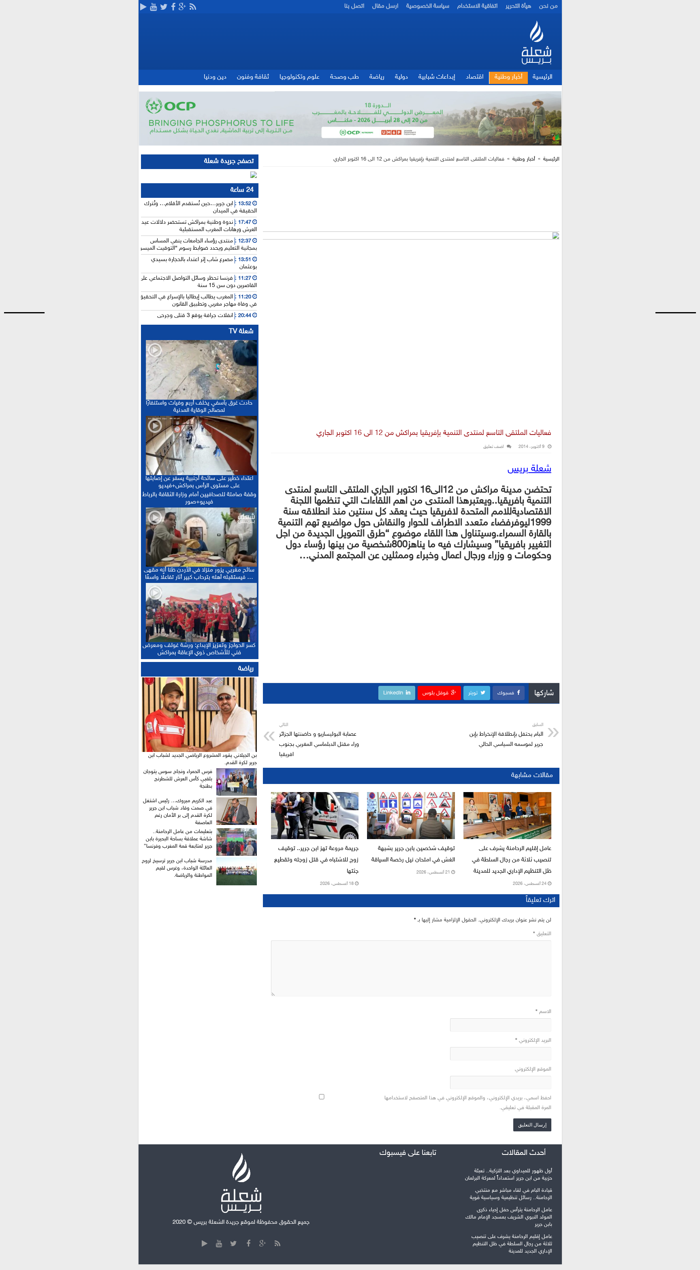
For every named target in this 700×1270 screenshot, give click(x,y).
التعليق (542, 934)
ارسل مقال (385, 6)
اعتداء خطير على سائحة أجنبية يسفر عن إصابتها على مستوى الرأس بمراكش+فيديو (199, 482)
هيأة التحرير (518, 6)
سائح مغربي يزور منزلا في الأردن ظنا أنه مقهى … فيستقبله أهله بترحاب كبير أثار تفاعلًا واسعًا (199, 574)
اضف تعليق (493, 447)
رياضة (376, 77)
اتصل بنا (354, 6)
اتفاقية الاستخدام (477, 6)
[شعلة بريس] (536, 42)
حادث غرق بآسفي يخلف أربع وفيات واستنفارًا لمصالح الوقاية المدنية (199, 407)
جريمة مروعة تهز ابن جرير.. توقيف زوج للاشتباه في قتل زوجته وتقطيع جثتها (316, 860)
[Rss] (193, 7)
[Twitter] (164, 7)
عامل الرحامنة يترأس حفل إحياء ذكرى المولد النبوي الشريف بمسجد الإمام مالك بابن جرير (508, 1217)
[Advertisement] (669, 151)
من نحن (548, 6)
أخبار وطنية (509, 77)
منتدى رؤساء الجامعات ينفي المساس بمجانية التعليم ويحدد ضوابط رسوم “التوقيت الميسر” (197, 245)
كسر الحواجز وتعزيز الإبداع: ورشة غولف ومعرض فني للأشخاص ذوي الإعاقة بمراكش (199, 649)
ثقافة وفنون (253, 77)
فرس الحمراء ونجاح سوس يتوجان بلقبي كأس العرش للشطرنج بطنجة (177, 779)
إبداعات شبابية (436, 77)
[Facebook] (173, 7)
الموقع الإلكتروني (533, 1069)
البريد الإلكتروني (533, 1040)
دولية (401, 77)
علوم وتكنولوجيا (300, 77)
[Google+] (182, 7)
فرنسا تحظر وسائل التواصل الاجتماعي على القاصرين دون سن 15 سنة (198, 282)
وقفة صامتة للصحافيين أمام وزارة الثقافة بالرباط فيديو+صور (199, 498)
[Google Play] (143, 7)
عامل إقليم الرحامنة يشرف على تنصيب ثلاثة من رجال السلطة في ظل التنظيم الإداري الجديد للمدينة (511, 860)
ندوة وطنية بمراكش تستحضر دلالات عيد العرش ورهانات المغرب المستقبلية (199, 226)
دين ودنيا (215, 77)
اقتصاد (475, 77)
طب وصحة (344, 77)
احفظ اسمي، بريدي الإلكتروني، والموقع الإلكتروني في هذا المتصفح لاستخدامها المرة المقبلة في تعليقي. (467, 1103)
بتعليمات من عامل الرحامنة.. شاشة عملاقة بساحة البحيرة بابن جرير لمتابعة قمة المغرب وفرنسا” (178, 839)
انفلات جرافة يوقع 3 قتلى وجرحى (195, 315)
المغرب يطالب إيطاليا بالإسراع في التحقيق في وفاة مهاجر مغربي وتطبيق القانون (198, 300)
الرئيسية (543, 77)
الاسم (543, 1012)
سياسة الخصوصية (427, 6)
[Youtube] (153, 7)
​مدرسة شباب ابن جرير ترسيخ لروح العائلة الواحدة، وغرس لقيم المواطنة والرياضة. (177, 868)
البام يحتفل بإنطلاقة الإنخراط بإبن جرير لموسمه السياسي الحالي (506, 735)
